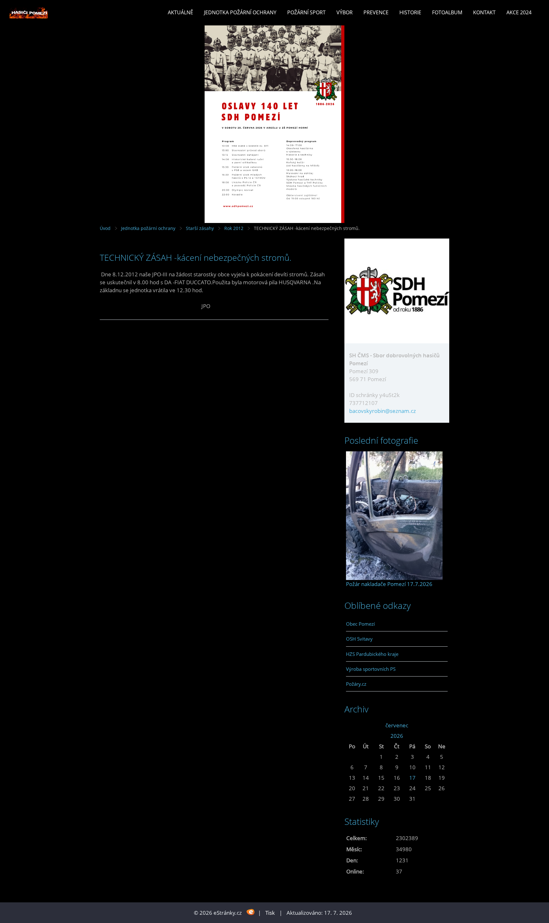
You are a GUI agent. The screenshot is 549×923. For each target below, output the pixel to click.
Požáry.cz (356, 684)
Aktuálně (180, 12)
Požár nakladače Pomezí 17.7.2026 (389, 584)
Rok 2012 (233, 228)
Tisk (270, 912)
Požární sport (306, 12)
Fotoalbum (447, 12)
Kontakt (484, 12)
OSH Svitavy (359, 639)
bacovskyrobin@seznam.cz (382, 410)
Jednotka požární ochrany (240, 12)
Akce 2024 (519, 12)
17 (412, 777)
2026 (396, 735)
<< (352, 725)
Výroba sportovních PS (371, 669)
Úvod (105, 228)
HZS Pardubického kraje (372, 654)
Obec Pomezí (360, 624)
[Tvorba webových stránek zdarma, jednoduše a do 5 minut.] (250, 912)
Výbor (344, 12)
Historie (410, 12)
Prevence (376, 12)
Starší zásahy (200, 228)
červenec (396, 725)
